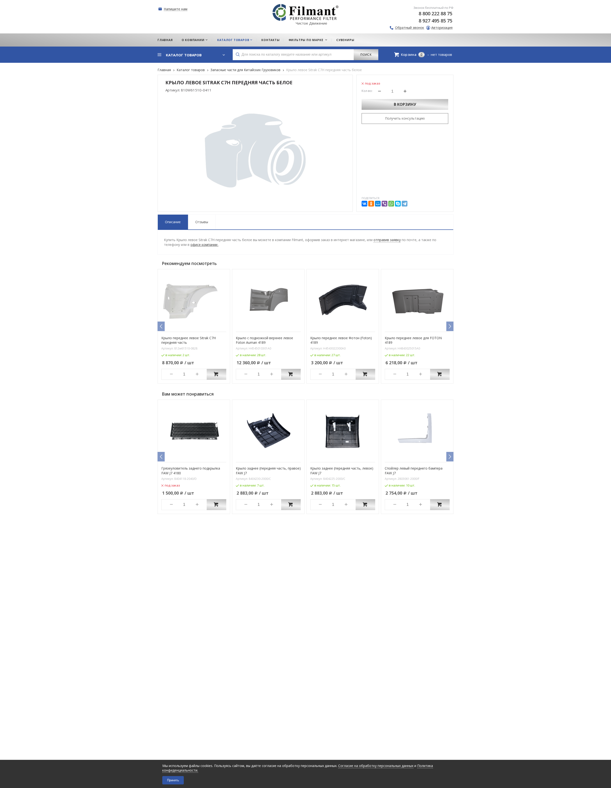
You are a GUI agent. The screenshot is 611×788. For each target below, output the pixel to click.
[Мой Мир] (378, 203)
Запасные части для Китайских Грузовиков (245, 70)
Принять (173, 780)
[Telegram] (404, 203)
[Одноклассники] (371, 203)
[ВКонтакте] (364, 203)
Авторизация (442, 28)
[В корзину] (216, 374)
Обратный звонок (409, 28)
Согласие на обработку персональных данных (375, 765)
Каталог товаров (191, 70)
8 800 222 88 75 (435, 13)
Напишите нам (175, 9)
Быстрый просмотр (196, 325)
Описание (173, 222)
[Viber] (384, 203)
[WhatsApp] (391, 203)
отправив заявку (387, 240)
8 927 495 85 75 (435, 20)
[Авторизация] (608, 2)
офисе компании (204, 244)
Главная (164, 70)
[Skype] (398, 203)
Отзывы (201, 222)
